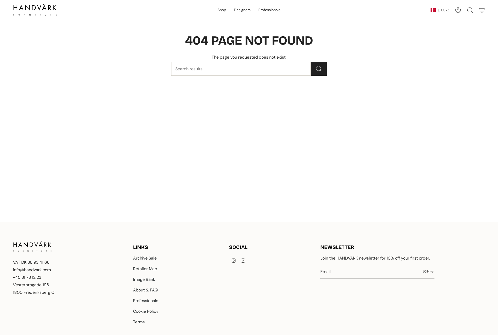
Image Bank (144, 279)
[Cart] (482, 10)
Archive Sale (145, 258)
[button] (222, 10)
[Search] (319, 69)
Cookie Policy (145, 311)
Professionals (145, 300)
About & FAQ (145, 290)
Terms (139, 322)
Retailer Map (145, 268)
